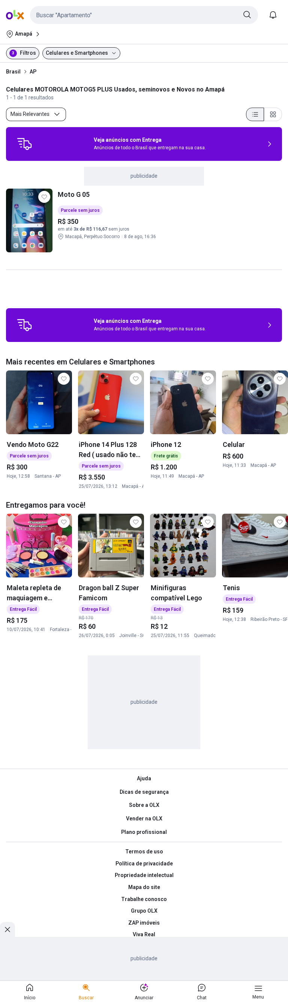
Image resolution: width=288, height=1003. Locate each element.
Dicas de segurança (144, 792)
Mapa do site (144, 887)
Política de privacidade (144, 864)
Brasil (13, 71)
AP (33, 71)
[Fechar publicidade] (7, 929)
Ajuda (144, 778)
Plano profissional (144, 832)
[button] (144, 15)
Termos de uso (144, 852)
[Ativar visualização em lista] (255, 114)
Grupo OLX (144, 911)
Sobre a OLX (144, 805)
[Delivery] (24, 144)
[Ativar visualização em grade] (273, 114)
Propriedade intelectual (144, 875)
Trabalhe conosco (144, 899)
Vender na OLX (144, 819)
